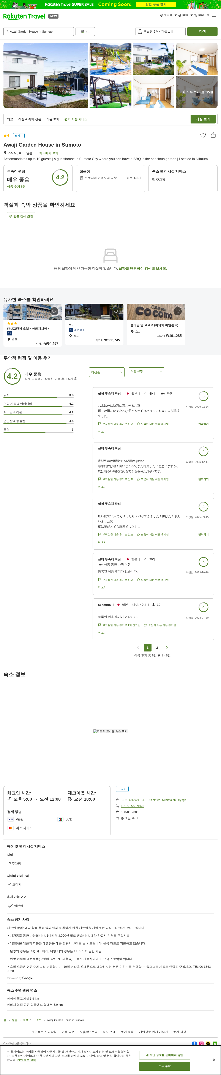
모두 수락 (165, 1066)
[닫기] (214, 1059)
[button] (24, 16)
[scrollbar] (110, 325)
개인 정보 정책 (26, 1060)
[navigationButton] (138, 647)
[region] (110, 1060)
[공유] (213, 135)
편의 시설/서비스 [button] (76, 119)
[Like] (203, 135)
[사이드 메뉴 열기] (214, 16)
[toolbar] (105, 31)
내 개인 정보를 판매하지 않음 (164, 1055)
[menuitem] (169, 15)
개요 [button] (10, 119)
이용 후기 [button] (52, 119)
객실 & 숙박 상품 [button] (29, 119)
